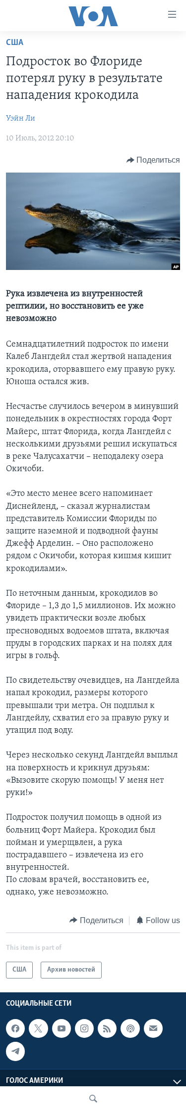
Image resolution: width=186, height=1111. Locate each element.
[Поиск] (93, 1098)
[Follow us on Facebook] (15, 1028)
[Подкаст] (130, 1028)
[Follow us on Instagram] (84, 1028)
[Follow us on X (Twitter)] (38, 1028)
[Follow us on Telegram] (15, 1051)
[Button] (153, 160)
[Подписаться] (153, 1028)
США (14, 43)
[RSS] (107, 1028)
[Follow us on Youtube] (61, 1028)
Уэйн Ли (20, 119)
